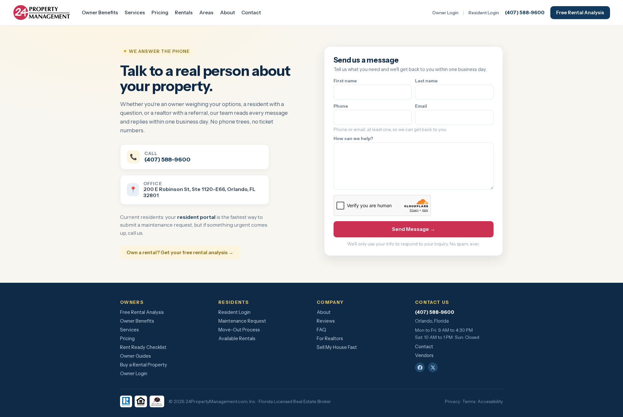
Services (135, 12)
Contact (251, 12)
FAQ (321, 330)
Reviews (326, 321)
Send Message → (413, 229)
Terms (468, 401)
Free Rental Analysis (580, 13)
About (227, 12)
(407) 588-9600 (524, 12)
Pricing (160, 12)
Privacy (452, 401)
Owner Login (445, 12)
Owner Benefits (100, 12)
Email (421, 106)
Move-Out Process (239, 330)
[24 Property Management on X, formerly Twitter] (433, 367)
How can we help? (353, 138)
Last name (426, 80)
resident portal (196, 217)
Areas (206, 12)
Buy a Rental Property (143, 365)
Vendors (424, 355)
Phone (341, 106)
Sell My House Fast (337, 347)
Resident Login (484, 12)
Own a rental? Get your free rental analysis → (180, 252)
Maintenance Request (242, 321)
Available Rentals (236, 338)
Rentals (184, 12)
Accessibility (490, 401)
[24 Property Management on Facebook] (420, 367)
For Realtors (330, 338)
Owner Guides (135, 356)
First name (345, 80)
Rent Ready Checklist (143, 347)
